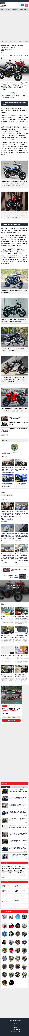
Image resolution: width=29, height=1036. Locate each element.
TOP (2, 9)
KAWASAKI (5, 868)
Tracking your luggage (15, 1031)
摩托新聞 (2, 49)
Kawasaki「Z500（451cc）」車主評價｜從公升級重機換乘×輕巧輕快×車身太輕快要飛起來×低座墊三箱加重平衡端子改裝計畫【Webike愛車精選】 (18, 819)
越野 (16, 866)
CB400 (3, 52)
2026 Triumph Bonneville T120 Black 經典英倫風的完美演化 (18, 841)
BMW (4, 872)
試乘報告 (11, 875)
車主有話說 (5, 875)
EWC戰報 (14, 9)
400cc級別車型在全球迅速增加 (9, 97)
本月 (23, 787)
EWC (17, 875)
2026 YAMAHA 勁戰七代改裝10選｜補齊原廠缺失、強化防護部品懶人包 (18, 798)
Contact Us (15, 1023)
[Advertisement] (14, 26)
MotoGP (17, 872)
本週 (14, 787)
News (7, 2)
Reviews (22, 2)
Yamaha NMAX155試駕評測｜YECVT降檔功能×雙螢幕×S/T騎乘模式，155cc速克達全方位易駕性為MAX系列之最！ (18, 855)
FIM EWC (25, 868)
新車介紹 (4, 870)
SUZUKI (22, 875)
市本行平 (4, 58)
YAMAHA (12, 868)
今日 (6, 787)
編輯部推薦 (8, 49)
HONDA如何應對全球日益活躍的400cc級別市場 (13, 95)
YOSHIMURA (10, 872)
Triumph (23, 872)
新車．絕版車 (23, 9)
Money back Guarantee (15, 1029)
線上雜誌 (8, 9)
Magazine (12, 2)
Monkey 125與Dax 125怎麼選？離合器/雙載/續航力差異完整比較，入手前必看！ (18, 834)
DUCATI (10, 866)
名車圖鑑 (4, 866)
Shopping (3, 2)
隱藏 (16, 92)
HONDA (13, 49)
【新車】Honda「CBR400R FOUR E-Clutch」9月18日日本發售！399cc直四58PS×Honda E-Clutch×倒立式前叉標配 (18, 848)
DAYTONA (21, 866)
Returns (15, 1027)
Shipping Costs (15, 1025)
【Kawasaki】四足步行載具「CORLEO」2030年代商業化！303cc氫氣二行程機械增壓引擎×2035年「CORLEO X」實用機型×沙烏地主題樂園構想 (18, 805)
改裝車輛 (17, 870)
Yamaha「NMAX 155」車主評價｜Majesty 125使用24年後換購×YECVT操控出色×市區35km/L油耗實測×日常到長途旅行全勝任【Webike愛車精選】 (18, 790)
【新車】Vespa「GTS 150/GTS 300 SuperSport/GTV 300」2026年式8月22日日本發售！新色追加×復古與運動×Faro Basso (18, 826)
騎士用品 (11, 870)
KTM (22, 870)
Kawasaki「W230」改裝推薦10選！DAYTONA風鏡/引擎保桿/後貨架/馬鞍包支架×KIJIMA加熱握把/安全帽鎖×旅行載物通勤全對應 (18, 812)
